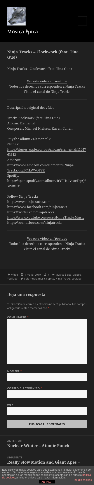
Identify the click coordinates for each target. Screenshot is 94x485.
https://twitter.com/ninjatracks (30, 212)
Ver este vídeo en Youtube (47, 81)
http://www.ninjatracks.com (28, 201)
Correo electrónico (24, 388)
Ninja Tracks (63, 278)
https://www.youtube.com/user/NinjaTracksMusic (45, 217)
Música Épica (22, 31)
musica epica (46, 278)
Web (10, 405)
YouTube (12, 278)
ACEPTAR (47, 482)
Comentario (18, 317)
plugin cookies (83, 480)
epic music (30, 278)
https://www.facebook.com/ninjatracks (37, 207)
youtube (77, 278)
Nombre (14, 371)
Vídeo (14, 274)
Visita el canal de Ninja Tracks (47, 91)
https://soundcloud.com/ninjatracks (34, 222)
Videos (77, 274)
